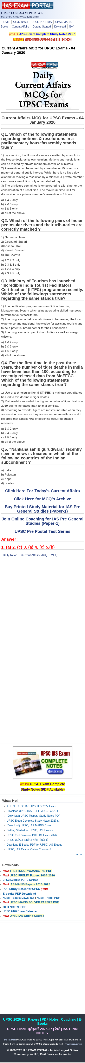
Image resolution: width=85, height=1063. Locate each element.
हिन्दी (71, 26)
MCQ (54, 555)
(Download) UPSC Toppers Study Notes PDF (33, 815)
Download (60, 26)
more (79, 854)
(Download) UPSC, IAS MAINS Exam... (30, 825)
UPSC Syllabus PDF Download (20, 879)
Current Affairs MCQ (34, 555)
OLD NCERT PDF (14, 907)
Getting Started (42, 26)
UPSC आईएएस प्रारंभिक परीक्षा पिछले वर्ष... (29, 840)
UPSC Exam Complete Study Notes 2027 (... (33, 820)
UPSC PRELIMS (42, 22)
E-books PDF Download (19, 893)
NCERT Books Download (18, 897)
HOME (6, 22)
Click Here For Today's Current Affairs (42, 491)
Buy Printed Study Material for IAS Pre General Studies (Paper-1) (42, 509)
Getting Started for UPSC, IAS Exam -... (31, 830)
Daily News (10, 555)
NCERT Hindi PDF (48, 897)
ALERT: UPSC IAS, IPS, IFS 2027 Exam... (33, 806)
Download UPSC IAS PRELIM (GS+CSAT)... (33, 811)
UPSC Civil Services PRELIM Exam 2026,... (33, 835)
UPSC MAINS (63, 22)
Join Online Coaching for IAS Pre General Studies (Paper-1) (43, 521)
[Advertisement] (42, 604)
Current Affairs (20, 26)
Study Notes (20, 22)
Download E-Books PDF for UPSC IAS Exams (34, 844)
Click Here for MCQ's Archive (42, 499)
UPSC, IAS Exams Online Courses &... (30, 849)
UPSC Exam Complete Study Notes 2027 (47, 34)
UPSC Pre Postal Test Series (42, 531)
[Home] (27, 7)
